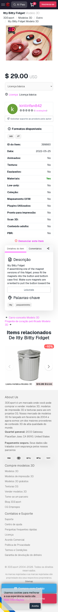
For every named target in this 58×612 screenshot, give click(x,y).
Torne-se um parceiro (16, 496)
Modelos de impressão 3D (19, 476)
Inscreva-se (48, 4)
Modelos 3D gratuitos (16, 481)
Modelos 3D (11, 471)
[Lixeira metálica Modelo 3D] (29, 364)
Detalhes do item (15, 248)
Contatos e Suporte (19, 514)
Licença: (14, 94)
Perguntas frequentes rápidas (21, 529)
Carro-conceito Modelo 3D (24, 317)
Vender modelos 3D (16, 491)
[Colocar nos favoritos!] (48, 377)
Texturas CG (11, 486)
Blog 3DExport (13, 501)
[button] (48, 366)
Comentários (35, 248)
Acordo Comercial (14, 539)
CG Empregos (12, 507)
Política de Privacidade (17, 545)
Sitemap (29, 581)
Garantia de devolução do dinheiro (23, 555)
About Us (11, 397)
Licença (9, 534)
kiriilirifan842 (30, 105)
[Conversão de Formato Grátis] (18, 136)
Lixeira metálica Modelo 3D (19, 384)
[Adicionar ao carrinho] (42, 377)
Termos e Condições (16, 550)
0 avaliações (40, 110)
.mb (11, 136)
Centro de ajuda (13, 524)
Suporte (9, 519)
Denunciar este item (31, 241)
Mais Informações (14, 599)
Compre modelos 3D (19, 466)
